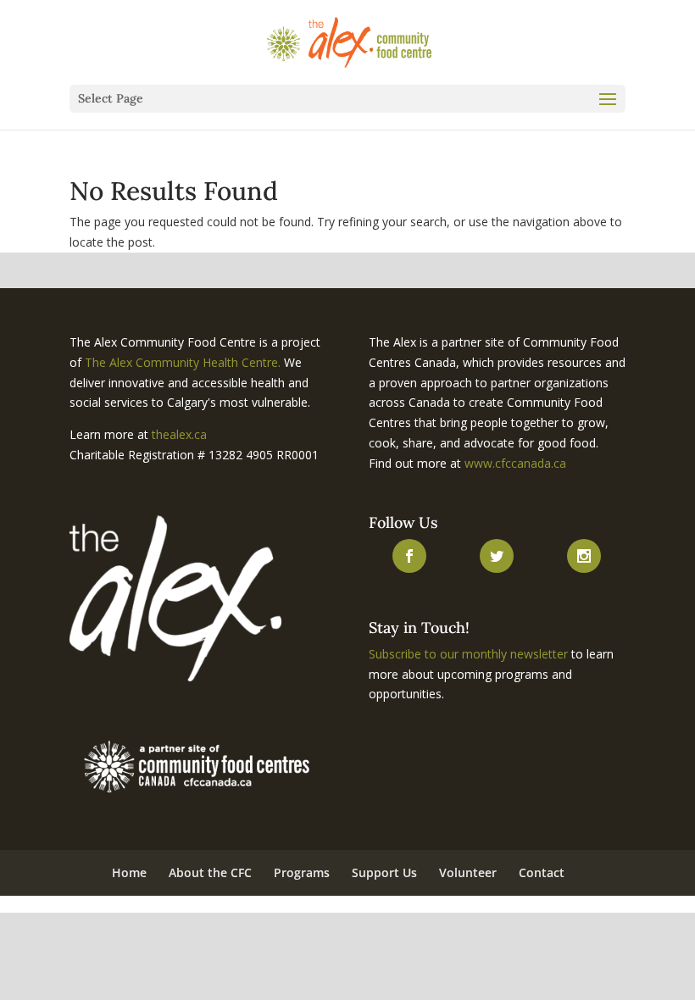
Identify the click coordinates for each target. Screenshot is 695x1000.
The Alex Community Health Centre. (183, 362)
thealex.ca (179, 434)
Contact (541, 872)
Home (129, 872)
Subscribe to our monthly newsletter (468, 654)
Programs (302, 872)
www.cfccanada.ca (515, 463)
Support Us (384, 872)
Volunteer (468, 872)
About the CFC (210, 872)
